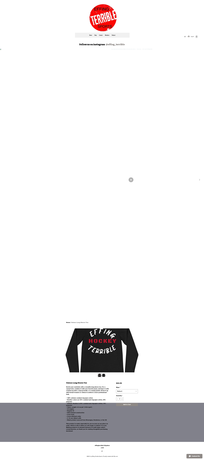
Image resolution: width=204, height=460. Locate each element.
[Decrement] (117, 399)
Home (68, 322)
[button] (197, 36)
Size (118, 387)
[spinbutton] (119, 399)
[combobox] (127, 391)
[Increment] (122, 399)
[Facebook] (185, 36)
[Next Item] (199, 180)
